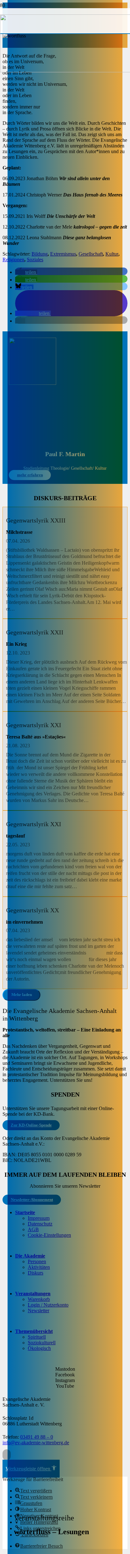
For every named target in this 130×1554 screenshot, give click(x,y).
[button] (7, 1455)
